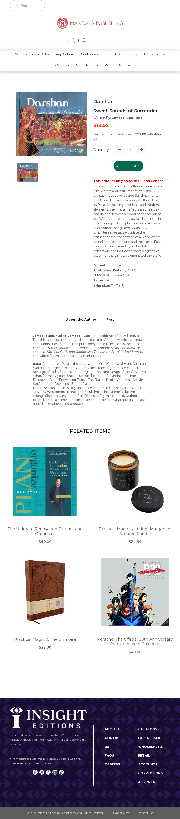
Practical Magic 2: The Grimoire (45, 639)
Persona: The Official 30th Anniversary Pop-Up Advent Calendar (135, 641)
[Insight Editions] (90, 23)
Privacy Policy (120, 812)
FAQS (109, 755)
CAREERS (112, 764)
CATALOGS (147, 729)
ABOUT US (114, 729)
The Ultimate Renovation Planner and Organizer (45, 531)
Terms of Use (145, 812)
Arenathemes (69, 812)
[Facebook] (35, 772)
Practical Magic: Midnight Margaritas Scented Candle (135, 531)
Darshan (103, 101)
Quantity (101, 150)
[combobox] (27, 5)
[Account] (84, 40)
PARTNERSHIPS (151, 738)
